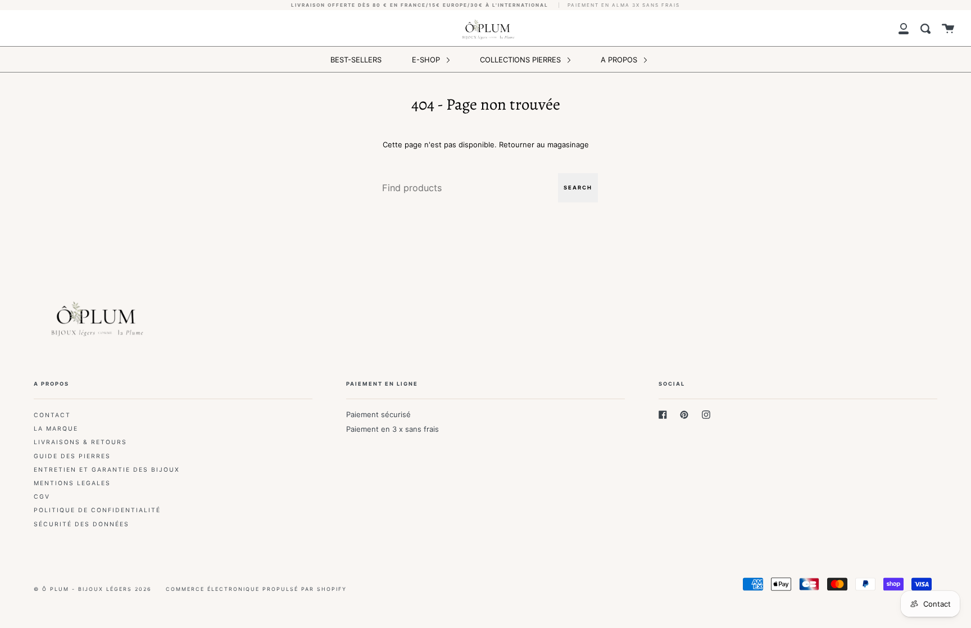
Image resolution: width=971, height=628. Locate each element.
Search (578, 187)
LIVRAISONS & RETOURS (80, 442)
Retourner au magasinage (544, 144)
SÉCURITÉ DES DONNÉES (81, 524)
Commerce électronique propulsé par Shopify (256, 589)
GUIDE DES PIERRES (72, 456)
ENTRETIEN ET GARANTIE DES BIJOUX (107, 469)
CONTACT (52, 415)
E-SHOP (427, 59)
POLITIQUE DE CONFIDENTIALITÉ (97, 510)
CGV (42, 496)
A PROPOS (620, 59)
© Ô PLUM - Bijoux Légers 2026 (93, 589)
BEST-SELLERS (356, 59)
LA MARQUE (56, 428)
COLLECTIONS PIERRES (521, 59)
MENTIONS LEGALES (72, 483)
